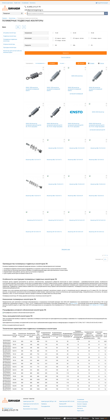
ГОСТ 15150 (74, 303)
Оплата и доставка (7, 3)
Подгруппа (28, 45)
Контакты (32, 3)
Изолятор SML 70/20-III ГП (33, 195)
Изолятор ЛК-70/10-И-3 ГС (54, 231)
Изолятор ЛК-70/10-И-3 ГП (33, 231)
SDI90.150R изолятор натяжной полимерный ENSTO (32, 89)
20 (105, 259)
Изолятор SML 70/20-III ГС (54, 195)
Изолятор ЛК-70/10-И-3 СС (96, 231)
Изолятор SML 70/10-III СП (75, 159)
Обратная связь (8, 408)
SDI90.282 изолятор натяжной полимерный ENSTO (95, 89)
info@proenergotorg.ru (34, 10)
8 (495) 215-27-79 (33, 7)
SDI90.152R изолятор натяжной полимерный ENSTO (53, 89)
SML (18, 27)
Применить (66, 53)
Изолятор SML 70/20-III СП (75, 195)
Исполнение (28, 38)
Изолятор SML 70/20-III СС (96, 195)
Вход (98, 3)
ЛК (24, 27)
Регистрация (104, 3)
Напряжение (28, 33)
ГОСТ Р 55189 (100, 305)
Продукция (6, 13)
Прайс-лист (17, 3)
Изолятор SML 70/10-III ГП (33, 159)
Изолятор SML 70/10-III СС (96, 159)
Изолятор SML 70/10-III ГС (54, 159)
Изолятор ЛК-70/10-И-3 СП (75, 231)
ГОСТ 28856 (92, 305)
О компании (25, 3)
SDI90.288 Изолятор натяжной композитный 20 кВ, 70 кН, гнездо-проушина (54, 125)
